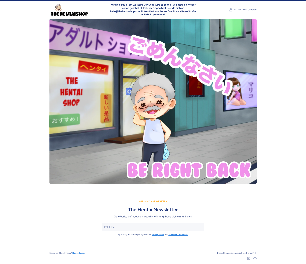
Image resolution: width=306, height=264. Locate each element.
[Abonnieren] (200, 227)
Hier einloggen (78, 253)
